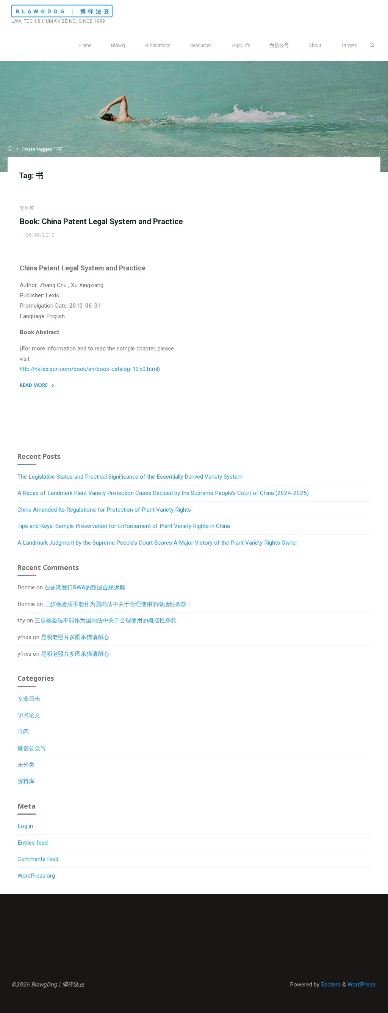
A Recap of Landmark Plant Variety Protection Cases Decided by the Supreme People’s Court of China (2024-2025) (163, 493)
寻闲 (23, 731)
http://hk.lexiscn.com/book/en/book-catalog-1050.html (89, 369)
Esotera (330, 984)
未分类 (25, 764)
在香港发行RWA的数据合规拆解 (84, 587)
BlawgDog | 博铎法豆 (64, 11)
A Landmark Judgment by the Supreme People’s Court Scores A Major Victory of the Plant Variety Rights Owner (157, 542)
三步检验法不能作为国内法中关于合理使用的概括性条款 (115, 604)
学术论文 (28, 715)
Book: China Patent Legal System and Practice (101, 221)
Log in (25, 826)
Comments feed (37, 859)
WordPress (361, 984)
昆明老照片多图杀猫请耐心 (75, 637)
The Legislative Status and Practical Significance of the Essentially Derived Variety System (129, 476)
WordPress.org (36, 875)
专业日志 (28, 698)
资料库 (27, 208)
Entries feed (32, 842)
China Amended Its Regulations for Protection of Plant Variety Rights (104, 509)
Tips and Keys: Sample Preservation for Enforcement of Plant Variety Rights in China (123, 526)
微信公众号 (31, 748)
